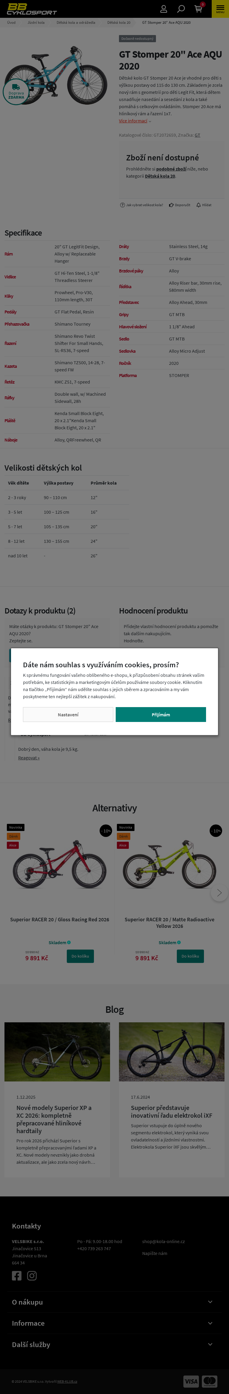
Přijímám (161, 715)
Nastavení (68, 715)
